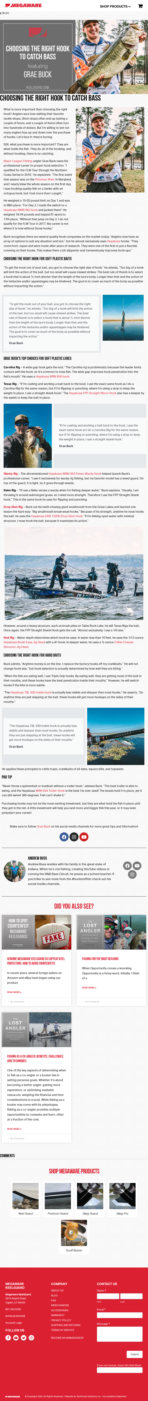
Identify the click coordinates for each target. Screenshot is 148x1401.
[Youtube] (83, 836)
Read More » (14, 992)
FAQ (53, 1300)
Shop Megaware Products (74, 1172)
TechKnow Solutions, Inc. (89, 1396)
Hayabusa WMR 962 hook (21, 210)
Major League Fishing (18, 161)
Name (101, 1290)
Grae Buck (43, 826)
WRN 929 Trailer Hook (50, 790)
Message (103, 1323)
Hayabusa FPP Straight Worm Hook (92, 393)
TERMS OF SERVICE (62, 1329)
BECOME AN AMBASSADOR (67, 1337)
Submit (134, 1354)
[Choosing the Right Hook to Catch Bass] (74, 91)
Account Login (13, 1322)
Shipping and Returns (65, 1325)
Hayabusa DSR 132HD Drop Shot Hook (56, 516)
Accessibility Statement (115, 1396)
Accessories (59, 1310)
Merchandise (60, 1305)
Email (101, 1309)
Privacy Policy (61, 1320)
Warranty (58, 1315)
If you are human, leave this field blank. (119, 1365)
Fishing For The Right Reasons (100, 959)
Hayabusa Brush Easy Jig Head (24, 642)
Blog (5, 12)
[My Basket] (139, 6)
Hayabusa (114, 241)
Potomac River (45, 179)
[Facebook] (64, 836)
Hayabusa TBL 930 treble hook (30, 692)
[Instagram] (74, 836)
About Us (57, 1290)
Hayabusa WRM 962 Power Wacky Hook (75, 473)
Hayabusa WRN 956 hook (52, 376)
